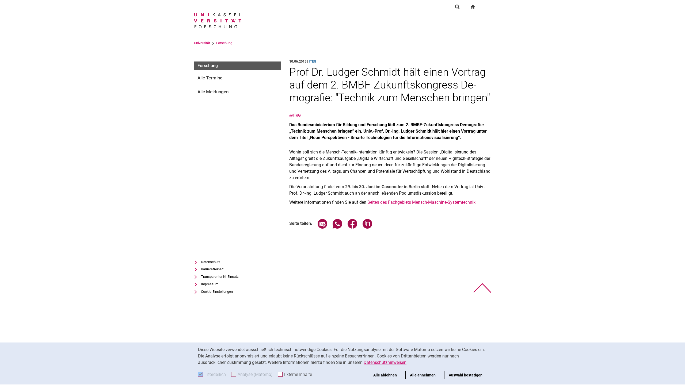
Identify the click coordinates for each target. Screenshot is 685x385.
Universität (202, 43)
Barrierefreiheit (212, 269)
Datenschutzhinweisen (385, 362)
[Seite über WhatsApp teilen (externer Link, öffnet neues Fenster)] (337, 227)
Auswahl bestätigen (465, 375)
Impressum (209, 284)
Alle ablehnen (385, 375)
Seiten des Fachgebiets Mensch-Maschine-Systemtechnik (421, 202)
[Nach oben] (482, 288)
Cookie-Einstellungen (217, 292)
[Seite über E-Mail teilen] (322, 227)
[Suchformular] (457, 6)
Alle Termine (209, 77)
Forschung (224, 43)
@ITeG (295, 115)
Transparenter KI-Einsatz (219, 277)
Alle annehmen (423, 375)
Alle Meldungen (213, 91)
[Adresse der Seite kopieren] (367, 227)
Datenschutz (210, 262)
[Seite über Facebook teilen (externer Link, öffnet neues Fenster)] (352, 227)
